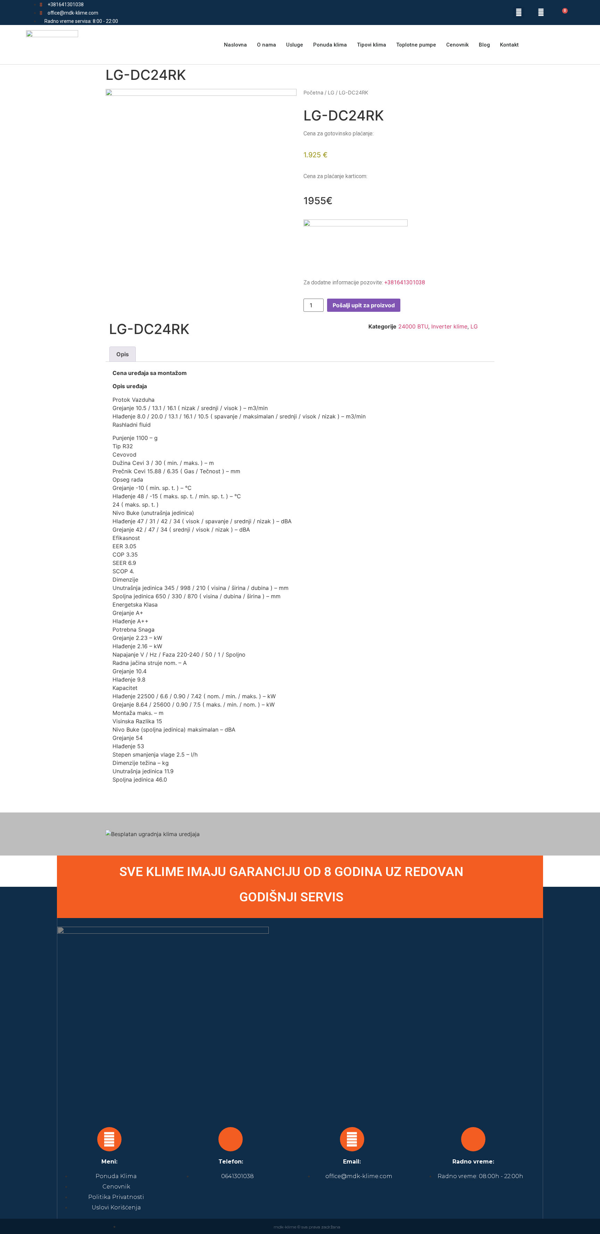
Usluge (294, 45)
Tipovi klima (371, 45)
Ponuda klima (330, 45)
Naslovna (235, 45)
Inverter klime (449, 326)
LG (331, 93)
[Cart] (561, 13)
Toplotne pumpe (416, 45)
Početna (313, 93)
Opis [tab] (122, 354)
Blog (484, 45)
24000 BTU (413, 326)
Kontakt (509, 45)
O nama (266, 45)
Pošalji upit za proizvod (364, 305)
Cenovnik (457, 45)
